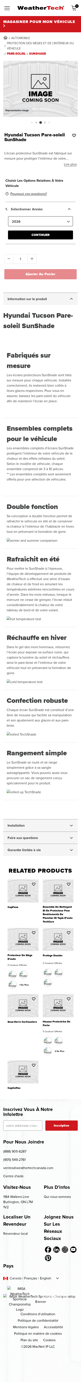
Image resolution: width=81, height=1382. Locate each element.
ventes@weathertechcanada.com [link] (28, 1167)
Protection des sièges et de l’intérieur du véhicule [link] (40, 46)
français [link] (30, 1278)
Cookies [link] (49, 1340)
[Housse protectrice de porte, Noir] (48, 1041)
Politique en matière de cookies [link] (38, 1333)
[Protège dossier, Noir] (48, 973)
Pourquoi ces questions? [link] (28, 193)
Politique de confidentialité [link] (38, 1320)
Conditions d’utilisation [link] (38, 1314)
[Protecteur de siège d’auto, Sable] (12, 985)
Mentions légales (26, 1327)
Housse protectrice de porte (56, 1023)
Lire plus (70, 164)
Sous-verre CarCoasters (22, 1022)
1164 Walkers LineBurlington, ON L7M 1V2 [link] (18, 1202)
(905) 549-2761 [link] (14, 1159)
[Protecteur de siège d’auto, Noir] (12, 975)
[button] (31, 122)
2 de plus (59, 1051)
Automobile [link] (20, 38)
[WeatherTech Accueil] (40, 7)
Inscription (61, 1125)
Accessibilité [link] (53, 1327)
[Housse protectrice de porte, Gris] (48, 1051)
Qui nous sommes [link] (57, 1196)
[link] (5, 37)
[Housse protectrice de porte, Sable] (59, 1041)
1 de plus (24, 984)
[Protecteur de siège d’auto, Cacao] (23, 975)
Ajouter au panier (40, 273)
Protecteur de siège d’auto (20, 957)
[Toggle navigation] (7, 8)
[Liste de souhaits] (74, 135)
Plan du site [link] (29, 1340)
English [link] (45, 1278)
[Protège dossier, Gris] (48, 983)
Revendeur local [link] (15, 1233)
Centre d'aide (13, 1176)
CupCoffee (14, 1088)
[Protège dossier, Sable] (59, 973)
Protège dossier (53, 955)
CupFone (13, 907)
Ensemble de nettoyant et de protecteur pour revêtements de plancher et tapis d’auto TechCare (58, 914)
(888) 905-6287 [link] (14, 1151)
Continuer (40, 235)
